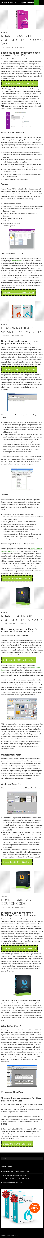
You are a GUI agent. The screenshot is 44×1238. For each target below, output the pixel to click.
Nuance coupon (16, 260)
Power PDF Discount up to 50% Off (18, 292)
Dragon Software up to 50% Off (17, 578)
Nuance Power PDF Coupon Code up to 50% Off (22, 39)
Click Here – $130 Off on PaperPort (18, 660)
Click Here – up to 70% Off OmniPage (19, 948)
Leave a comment (18, 47)
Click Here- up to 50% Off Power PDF (19, 83)
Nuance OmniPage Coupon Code (17, 901)
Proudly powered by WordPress (9, 1235)
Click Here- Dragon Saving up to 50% (19, 369)
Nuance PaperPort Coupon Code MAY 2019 (21, 618)
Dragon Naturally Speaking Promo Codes (21, 330)
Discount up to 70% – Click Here (17, 1144)
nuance (4, 32)
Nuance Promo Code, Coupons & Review (17, 2)
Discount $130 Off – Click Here (17, 862)
